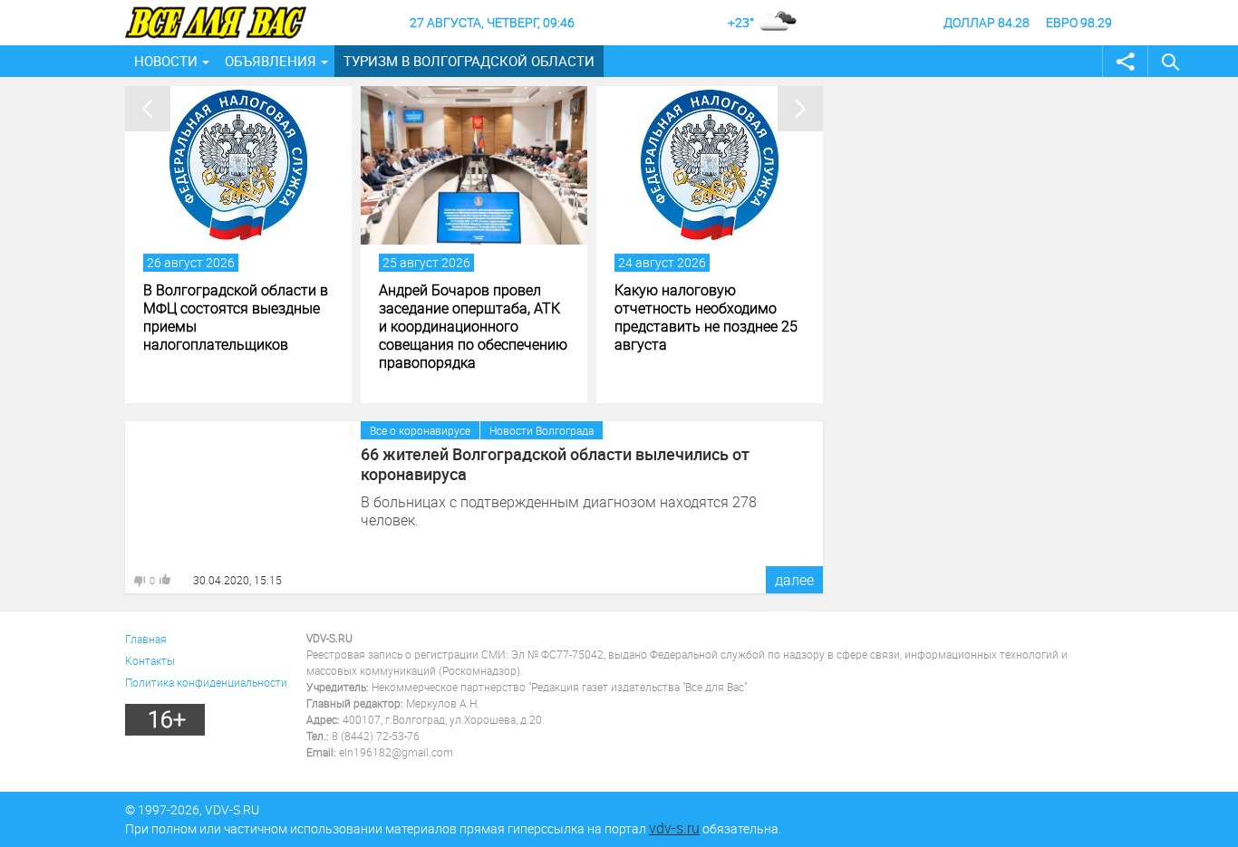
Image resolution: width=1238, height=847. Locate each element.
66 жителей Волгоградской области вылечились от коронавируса (555, 464)
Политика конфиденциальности (206, 682)
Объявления (270, 61)
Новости (166, 61)
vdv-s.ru (674, 828)
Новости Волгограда (541, 430)
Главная (146, 638)
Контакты (150, 660)
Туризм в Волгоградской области (469, 61)
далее (794, 580)
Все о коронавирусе (420, 430)
